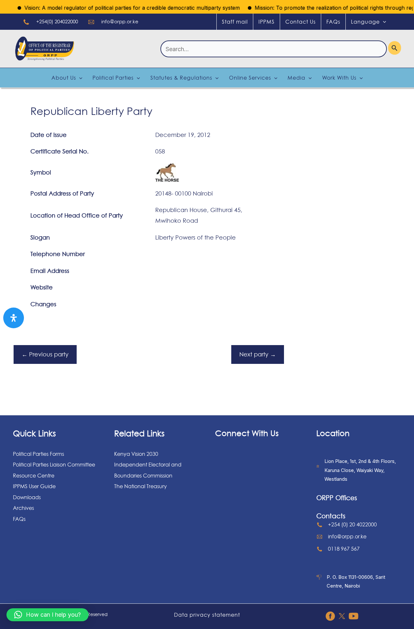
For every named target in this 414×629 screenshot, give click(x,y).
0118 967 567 (344, 548)
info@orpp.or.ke (119, 21)
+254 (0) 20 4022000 (352, 524)
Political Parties (113, 77)
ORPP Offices (336, 498)
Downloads (27, 497)
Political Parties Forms (38, 454)
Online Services (250, 77)
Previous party (45, 354)
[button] (47, 614)
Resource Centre (33, 475)
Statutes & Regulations (181, 77)
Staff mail (235, 21)
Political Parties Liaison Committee (54, 464)
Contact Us (300, 21)
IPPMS (266, 21)
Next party (257, 354)
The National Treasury (140, 486)
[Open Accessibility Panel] (13, 318)
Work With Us (339, 77)
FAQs (333, 21)
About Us (63, 77)
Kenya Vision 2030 (136, 454)
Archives (23, 508)
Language (365, 21)
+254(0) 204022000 (57, 21)
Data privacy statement (207, 615)
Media (296, 77)
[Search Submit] (394, 48)
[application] (383, 22)
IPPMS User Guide (34, 486)
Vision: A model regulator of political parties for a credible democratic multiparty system (125, 8)
